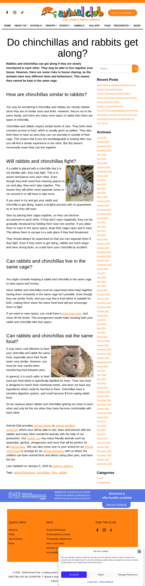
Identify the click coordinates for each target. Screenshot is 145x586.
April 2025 (101, 159)
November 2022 (104, 256)
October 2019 (103, 409)
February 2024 (103, 201)
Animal (100, 478)
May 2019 (101, 430)
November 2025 (104, 150)
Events (64, 25)
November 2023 (104, 214)
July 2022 (101, 273)
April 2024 (101, 192)
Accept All (74, 574)
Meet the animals (55, 548)
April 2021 (101, 332)
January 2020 (103, 396)
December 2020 (104, 349)
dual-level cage (71, 313)
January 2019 (103, 447)
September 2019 (104, 413)
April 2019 (101, 434)
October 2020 (103, 358)
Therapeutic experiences (58, 539)
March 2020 (102, 387)
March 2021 (102, 337)
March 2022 (102, 290)
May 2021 (101, 328)
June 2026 (101, 137)
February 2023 (103, 243)
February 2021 (103, 341)
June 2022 (101, 277)
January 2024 (103, 205)
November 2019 (104, 404)
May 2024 (101, 188)
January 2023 (103, 248)
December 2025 (104, 146)
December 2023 (104, 209)
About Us (20, 25)
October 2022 (103, 260)
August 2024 (102, 176)
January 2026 (103, 142)
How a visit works (55, 543)
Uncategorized (103, 482)
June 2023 (101, 226)
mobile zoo (34, 438)
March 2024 (102, 197)
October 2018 (103, 459)
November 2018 (104, 455)
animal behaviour (24, 472)
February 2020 (103, 392)
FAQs (107, 25)
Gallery (94, 25)
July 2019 (101, 421)
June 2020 (101, 375)
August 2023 (102, 218)
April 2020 (101, 383)
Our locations (15, 539)
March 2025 (102, 163)
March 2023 (102, 239)
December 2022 (104, 252)
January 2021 (103, 345)
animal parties (42, 425)
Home (7, 25)
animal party (17, 446)
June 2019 (101, 425)
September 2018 (104, 464)
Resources (121, 25)
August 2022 (102, 269)
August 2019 (102, 417)
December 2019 (104, 400)
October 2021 (103, 311)
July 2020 (101, 370)
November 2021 (104, 307)
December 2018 (104, 451)
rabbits (63, 472)
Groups (51, 25)
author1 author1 (63, 466)
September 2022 (104, 264)
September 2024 (104, 171)
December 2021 (104, 303)
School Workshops (55, 530)
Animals (79, 25)
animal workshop (53, 451)
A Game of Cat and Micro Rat (110, 106)
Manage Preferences (128, 574)
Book (137, 25)
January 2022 (103, 298)
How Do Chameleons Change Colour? (114, 93)
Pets (54, 472)
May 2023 (101, 231)
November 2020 (104, 353)
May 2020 (101, 379)
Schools (36, 25)
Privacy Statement (106, 582)
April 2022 (101, 286)
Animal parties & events (58, 534)
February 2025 (103, 167)
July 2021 (101, 320)
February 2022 (103, 294)
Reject (101, 574)
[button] (139, 551)
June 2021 (101, 324)
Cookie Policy (92, 582)
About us (13, 530)
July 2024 (101, 180)
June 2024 (101, 184)
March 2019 (102, 438)
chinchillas (43, 472)
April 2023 (101, 235)
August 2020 (102, 366)
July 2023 (101, 222)
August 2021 (102, 315)
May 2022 (101, 281)
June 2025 (101, 154)
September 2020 (104, 362)
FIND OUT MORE (115, 505)
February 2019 (103, 442)
